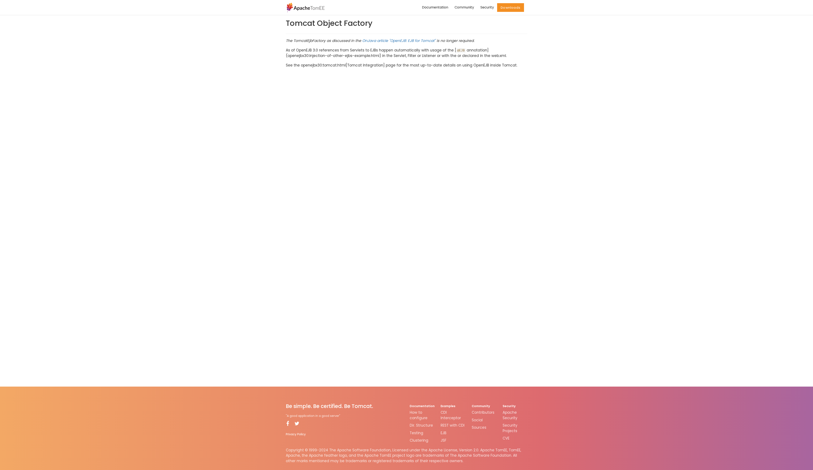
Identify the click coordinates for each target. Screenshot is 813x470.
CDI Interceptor (451, 415)
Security (487, 7)
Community (464, 7)
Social (477, 420)
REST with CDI (453, 425)
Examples (448, 406)
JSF (443, 440)
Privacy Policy (296, 434)
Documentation (435, 7)
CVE (506, 438)
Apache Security (510, 415)
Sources (479, 427)
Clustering (419, 440)
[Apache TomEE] (305, 7)
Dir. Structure (421, 425)
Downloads (510, 7)
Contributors (483, 412)
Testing (416, 432)
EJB (443, 432)
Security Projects (510, 428)
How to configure (418, 415)
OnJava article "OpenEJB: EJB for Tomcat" (399, 40)
